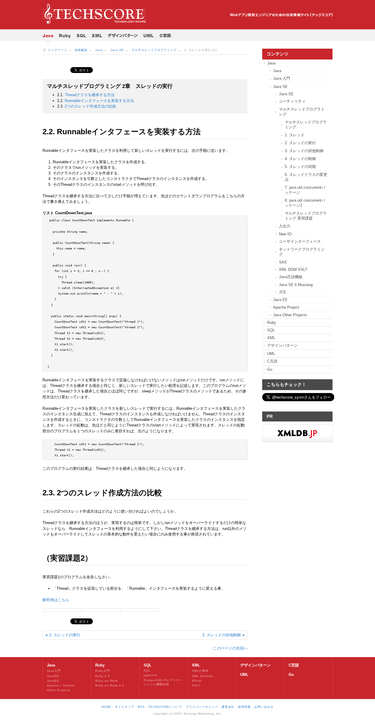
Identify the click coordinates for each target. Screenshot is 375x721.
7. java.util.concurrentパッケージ (305, 190)
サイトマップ (124, 706)
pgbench (151, 675)
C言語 (272, 361)
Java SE (117, 50)
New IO (285, 234)
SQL (271, 330)
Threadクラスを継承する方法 (90, 95)
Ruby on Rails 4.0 (109, 685)
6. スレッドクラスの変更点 (306, 177)
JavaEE (53, 680)
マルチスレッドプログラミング (154, 50)
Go (269, 369)
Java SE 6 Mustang (296, 285)
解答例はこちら (55, 600)
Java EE (280, 299)
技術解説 (81, 50)
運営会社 (227, 706)
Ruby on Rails (106, 680)
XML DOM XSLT (293, 269)
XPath (197, 680)
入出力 (284, 226)
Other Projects (58, 690)
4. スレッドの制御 (300, 159)
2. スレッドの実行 (64, 635)
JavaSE (53, 676)
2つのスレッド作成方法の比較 (90, 106)
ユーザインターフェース (300, 241)
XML (271, 338)
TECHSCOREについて (165, 706)
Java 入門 (281, 78)
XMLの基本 (200, 670)
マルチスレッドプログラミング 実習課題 (306, 215)
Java (99, 50)
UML (271, 353)
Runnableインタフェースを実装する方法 (99, 100)
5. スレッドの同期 (300, 166)
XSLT (196, 685)
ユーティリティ (292, 101)
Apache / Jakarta (61, 685)
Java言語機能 (290, 277)
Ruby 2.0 (102, 676)
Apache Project (286, 307)
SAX (283, 262)
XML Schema (202, 676)
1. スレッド (294, 135)
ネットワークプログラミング (302, 251)
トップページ (57, 50)
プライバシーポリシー (202, 706)
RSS (141, 706)
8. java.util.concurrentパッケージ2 (305, 203)
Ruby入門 (102, 670)
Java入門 (54, 670)
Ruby (271, 322)
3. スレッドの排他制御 (221, 635)
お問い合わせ (264, 706)
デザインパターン (282, 345)
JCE (282, 292)
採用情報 (244, 706)
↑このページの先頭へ (229, 648)
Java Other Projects (290, 315)
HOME (106, 706)
